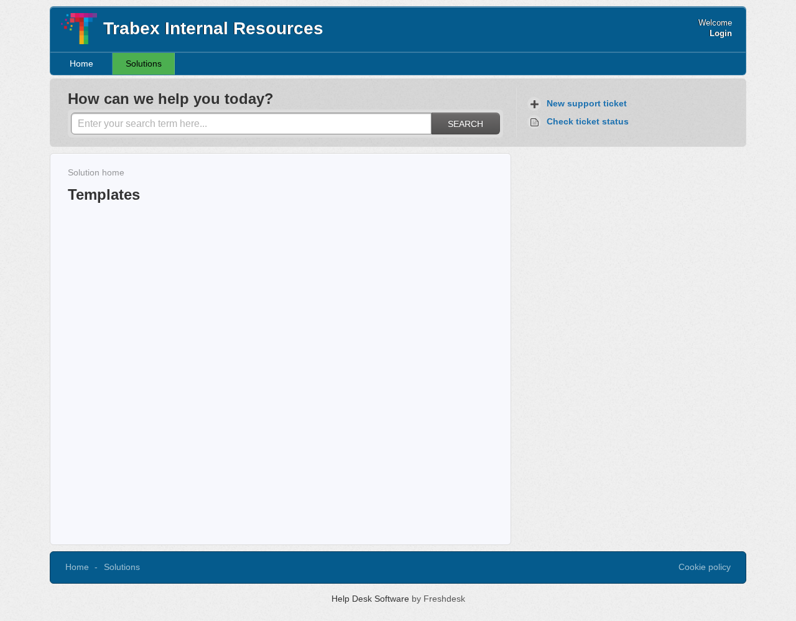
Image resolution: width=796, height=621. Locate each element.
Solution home (96, 172)
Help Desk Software (371, 599)
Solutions (144, 63)
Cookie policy (704, 567)
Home (81, 63)
